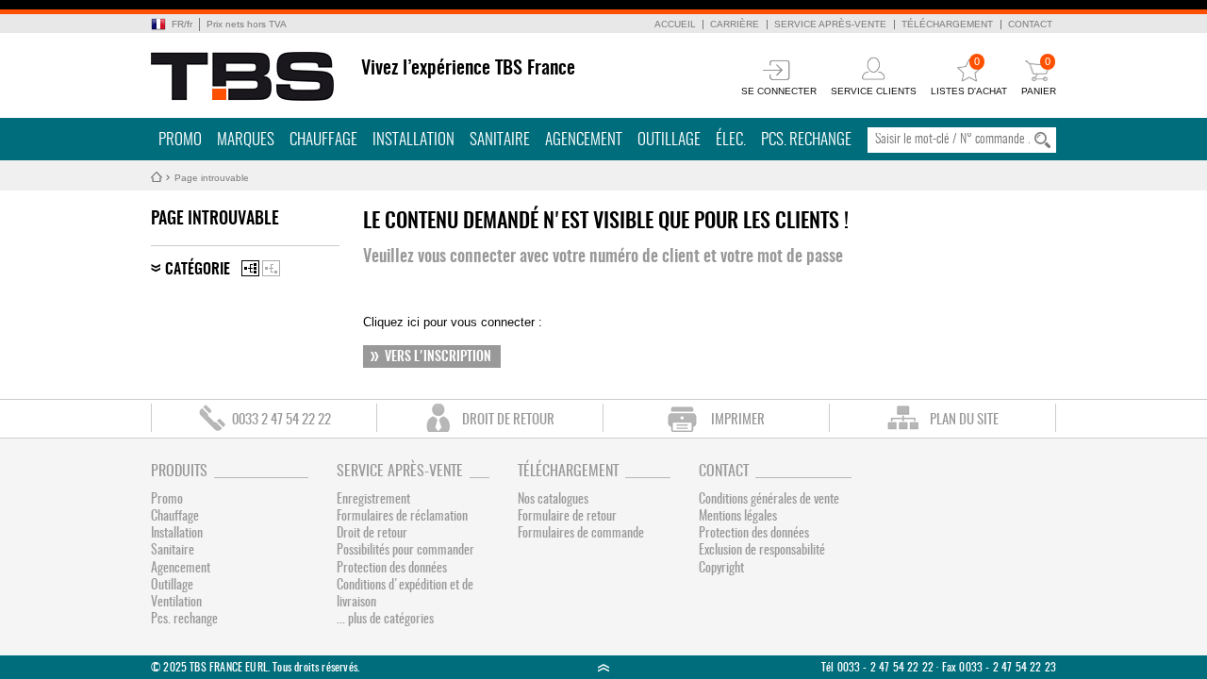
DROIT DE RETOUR (508, 420)
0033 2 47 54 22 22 (281, 420)
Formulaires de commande (581, 533)
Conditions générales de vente (769, 499)
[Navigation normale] (250, 268)
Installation (413, 140)
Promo (180, 140)
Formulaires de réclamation (402, 516)
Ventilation (176, 602)
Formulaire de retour (567, 516)
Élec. (731, 140)
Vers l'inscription (438, 357)
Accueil (675, 24)
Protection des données (392, 568)
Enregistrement (373, 499)
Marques (245, 140)
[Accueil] (243, 76)
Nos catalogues (553, 499)
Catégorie (197, 269)
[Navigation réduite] (271, 268)
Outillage (669, 140)
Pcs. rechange (806, 140)
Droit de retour (372, 533)
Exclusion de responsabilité (762, 550)
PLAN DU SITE (964, 420)
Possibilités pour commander (405, 550)
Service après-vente (830, 24)
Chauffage (323, 140)
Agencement (583, 140)
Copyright (721, 568)
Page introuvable (211, 178)
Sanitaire (500, 140)
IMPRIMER (738, 420)
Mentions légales (738, 516)
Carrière (734, 24)
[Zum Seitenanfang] (603, 667)
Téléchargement (947, 24)
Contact (1030, 24)
